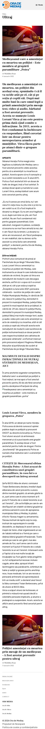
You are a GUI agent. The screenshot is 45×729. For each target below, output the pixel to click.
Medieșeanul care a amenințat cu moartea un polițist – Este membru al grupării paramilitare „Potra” (22, 64)
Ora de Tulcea (6, 709)
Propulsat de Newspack (13, 724)
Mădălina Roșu (10, 74)
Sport (4, 689)
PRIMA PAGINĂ (7, 677)
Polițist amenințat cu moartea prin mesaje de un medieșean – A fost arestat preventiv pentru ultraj (22, 653)
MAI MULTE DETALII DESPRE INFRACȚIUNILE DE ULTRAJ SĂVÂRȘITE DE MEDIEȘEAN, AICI (21, 361)
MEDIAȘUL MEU (7, 681)
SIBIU (4, 693)
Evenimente (6, 685)
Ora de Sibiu (6, 706)
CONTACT (5, 697)
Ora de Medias (6, 714)
